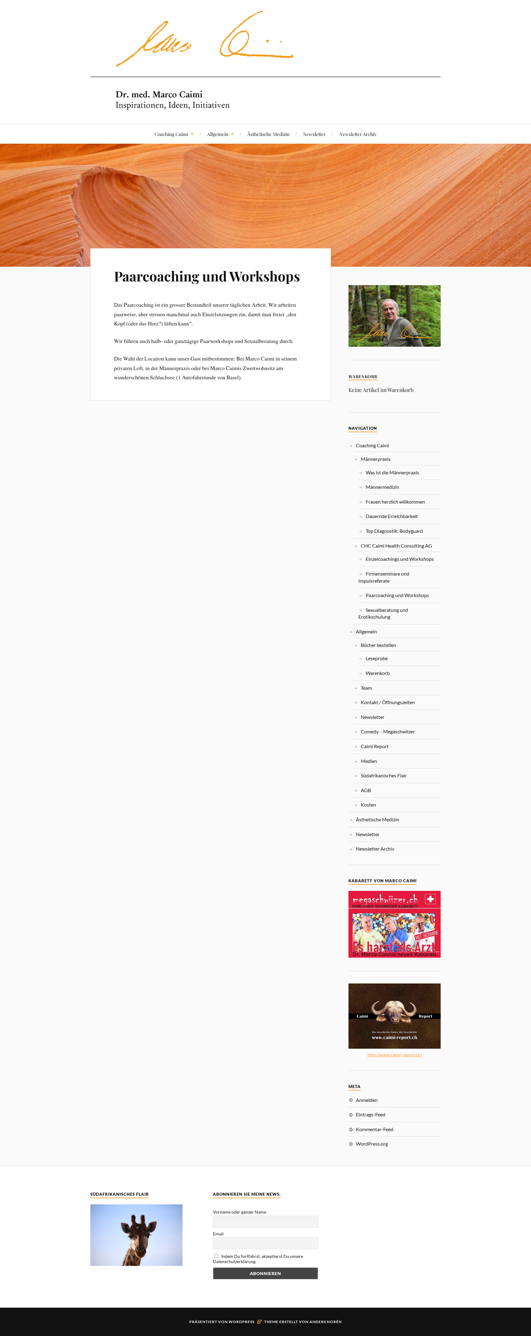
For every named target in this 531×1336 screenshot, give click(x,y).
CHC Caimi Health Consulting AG (396, 545)
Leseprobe (377, 658)
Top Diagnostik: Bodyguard (394, 531)
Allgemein (217, 134)
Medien (369, 761)
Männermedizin (382, 487)
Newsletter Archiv (357, 134)
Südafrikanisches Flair (384, 775)
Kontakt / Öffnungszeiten (388, 702)
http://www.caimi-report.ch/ (395, 1054)
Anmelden (367, 1100)
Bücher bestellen (378, 645)
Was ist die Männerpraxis (392, 472)
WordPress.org (372, 1144)
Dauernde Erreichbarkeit (392, 516)
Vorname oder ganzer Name (239, 1211)
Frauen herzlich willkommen (395, 501)
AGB (366, 790)
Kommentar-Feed (374, 1129)
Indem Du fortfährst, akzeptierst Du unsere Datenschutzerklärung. (258, 1259)
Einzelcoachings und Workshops (400, 559)
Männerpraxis (376, 459)
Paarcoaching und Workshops (207, 276)
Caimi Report (375, 746)
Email (218, 1233)
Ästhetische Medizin (268, 134)
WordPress (241, 1321)
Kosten (368, 805)
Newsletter (314, 134)
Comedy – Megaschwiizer (388, 731)
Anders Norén (325, 1321)
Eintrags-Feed (370, 1114)
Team (366, 688)
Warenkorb (378, 673)
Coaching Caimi (171, 134)
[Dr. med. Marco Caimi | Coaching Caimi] (265, 105)
